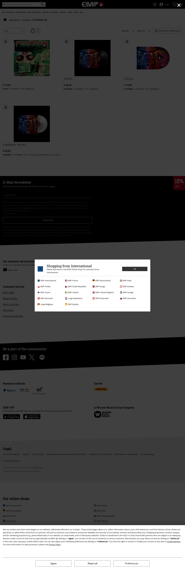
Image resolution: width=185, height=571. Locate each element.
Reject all (92, 563)
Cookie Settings (173, 541)
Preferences (131, 563)
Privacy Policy (55, 544)
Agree (53, 563)
